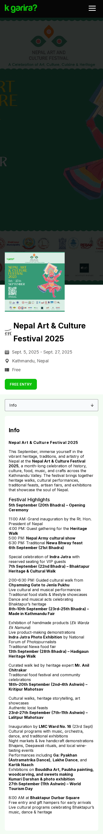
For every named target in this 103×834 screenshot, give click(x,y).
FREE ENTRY (21, 384)
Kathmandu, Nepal (30, 360)
